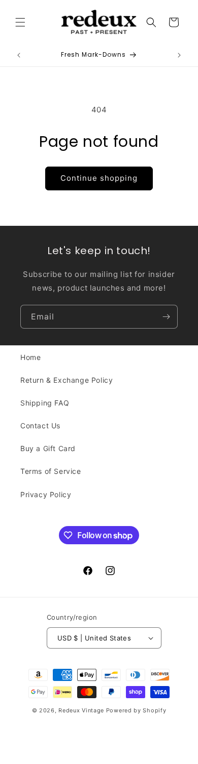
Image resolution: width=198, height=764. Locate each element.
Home (30, 357)
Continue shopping (99, 178)
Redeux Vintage (81, 710)
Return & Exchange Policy (66, 380)
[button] (20, 22)
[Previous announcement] (19, 55)
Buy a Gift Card (48, 448)
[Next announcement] (179, 55)
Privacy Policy (45, 494)
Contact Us (40, 425)
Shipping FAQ (44, 402)
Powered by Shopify (136, 710)
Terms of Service (50, 471)
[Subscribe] (166, 317)
